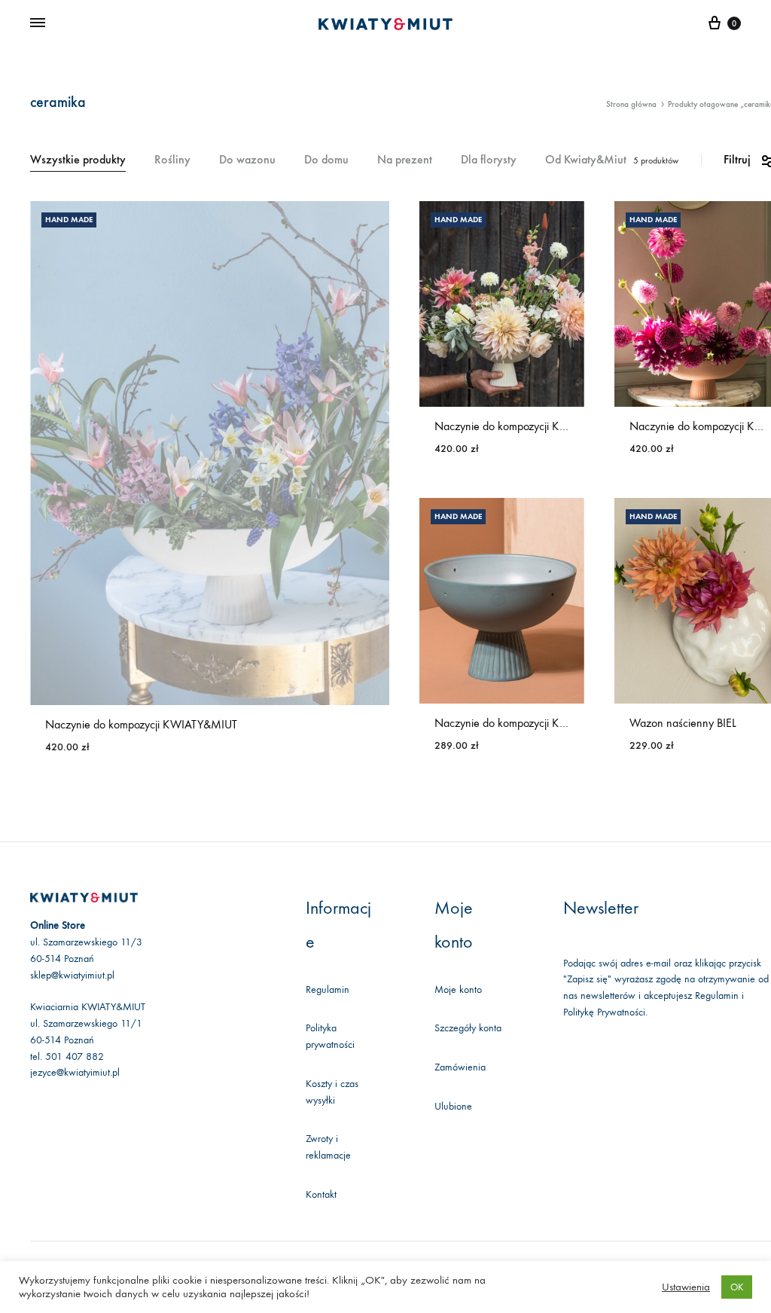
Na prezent (404, 160)
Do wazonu (247, 160)
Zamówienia (460, 1067)
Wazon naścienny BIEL (682, 723)
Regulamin (327, 989)
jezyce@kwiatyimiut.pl (75, 1072)
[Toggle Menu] (37, 23)
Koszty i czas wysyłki (332, 1092)
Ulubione (453, 1106)
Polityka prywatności (330, 1036)
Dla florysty (489, 160)
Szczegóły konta (467, 1027)
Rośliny (172, 160)
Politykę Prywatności (604, 1012)
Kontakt (321, 1194)
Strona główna (631, 104)
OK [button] (736, 1287)
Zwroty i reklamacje (328, 1147)
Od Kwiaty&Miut (585, 160)
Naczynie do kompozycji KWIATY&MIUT (141, 724)
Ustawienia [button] (686, 1287)
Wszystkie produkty (78, 160)
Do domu (326, 160)
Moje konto (458, 989)
